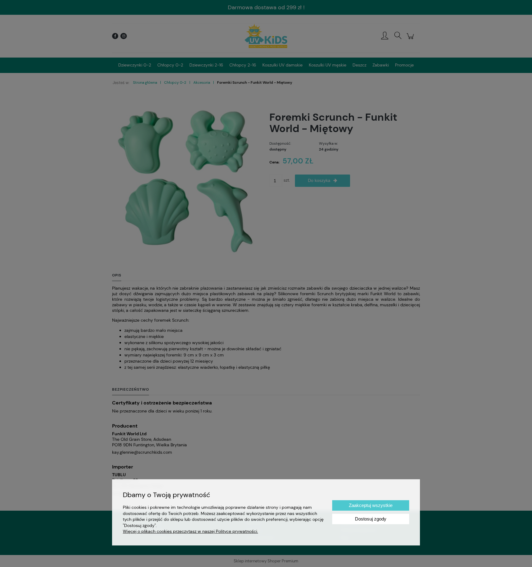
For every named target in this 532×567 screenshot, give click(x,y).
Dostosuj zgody (370, 518)
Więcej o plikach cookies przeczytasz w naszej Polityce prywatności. (190, 531)
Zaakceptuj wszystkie (371, 505)
